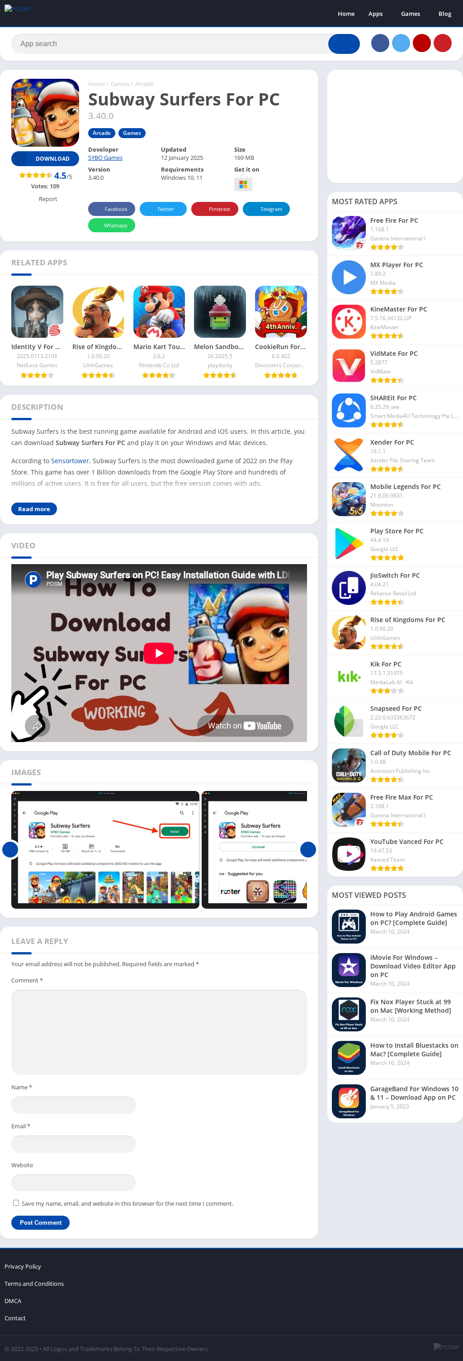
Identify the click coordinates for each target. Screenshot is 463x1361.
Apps (376, 14)
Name (21, 1087)
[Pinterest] (443, 43)
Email (20, 1126)
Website (22, 1165)
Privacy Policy (23, 1266)
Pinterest (219, 209)
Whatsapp (116, 225)
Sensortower (70, 460)
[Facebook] (380, 43)
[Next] (308, 850)
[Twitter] (401, 43)
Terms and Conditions (34, 1284)
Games (410, 14)
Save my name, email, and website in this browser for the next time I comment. (127, 1203)
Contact (15, 1318)
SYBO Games (105, 157)
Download (53, 159)
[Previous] (10, 850)
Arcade (144, 84)
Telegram (271, 209)
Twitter (165, 209)
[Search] (344, 44)
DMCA (13, 1301)
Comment (27, 980)
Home (346, 14)
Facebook (116, 209)
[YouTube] (422, 43)
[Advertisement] (395, 126)
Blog (445, 14)
